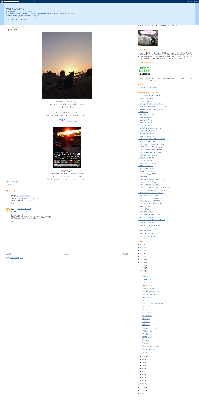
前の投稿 (125, 254)
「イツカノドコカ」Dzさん (146, 212)
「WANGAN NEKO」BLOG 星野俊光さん (151, 109)
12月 (143, 268)
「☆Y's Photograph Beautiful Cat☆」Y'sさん (151, 139)
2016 (142, 253)
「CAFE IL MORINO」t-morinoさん (149, 185)
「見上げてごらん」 (148, 340)
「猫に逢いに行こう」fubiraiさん (148, 163)
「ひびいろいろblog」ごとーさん (148, 141)
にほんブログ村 (72, 121)
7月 (143, 365)
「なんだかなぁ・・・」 (149, 328)
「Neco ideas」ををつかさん (147, 171)
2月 (143, 380)
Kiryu (12, 209)
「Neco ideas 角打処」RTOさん (148, 174)
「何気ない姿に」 (147, 285)
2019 (142, 244)
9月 (143, 359)
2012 (142, 265)
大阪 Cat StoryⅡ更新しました (150, 291)
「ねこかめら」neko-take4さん (147, 236)
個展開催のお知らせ (148, 337)
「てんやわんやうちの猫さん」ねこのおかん (151, 190)
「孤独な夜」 (146, 325)
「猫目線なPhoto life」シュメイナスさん (150, 193)
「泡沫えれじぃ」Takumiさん (147, 222)
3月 (143, 377)
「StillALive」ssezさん (145, 101)
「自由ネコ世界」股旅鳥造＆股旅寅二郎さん (151, 179)
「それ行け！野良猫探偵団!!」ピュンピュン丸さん (153, 106)
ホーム (67, 254)
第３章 (11, 184)
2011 (142, 387)
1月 (143, 383)
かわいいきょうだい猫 (148, 288)
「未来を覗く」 (146, 343)
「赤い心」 (145, 276)
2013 (142, 262)
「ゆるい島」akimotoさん (146, 136)
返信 (12, 203)
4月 (143, 374)
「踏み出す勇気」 (147, 312)
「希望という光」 (147, 331)
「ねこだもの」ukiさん (145, 120)
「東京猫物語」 (143, 112)
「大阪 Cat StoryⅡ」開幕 (149, 294)
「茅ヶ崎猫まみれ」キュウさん (147, 155)
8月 (143, 362)
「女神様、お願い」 (148, 279)
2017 (142, 250)
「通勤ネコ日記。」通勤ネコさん (148, 195)
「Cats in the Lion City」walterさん (148, 228)
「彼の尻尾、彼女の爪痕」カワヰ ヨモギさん (152, 128)
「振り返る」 (146, 334)
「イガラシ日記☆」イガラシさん (148, 209)
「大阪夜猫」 (146, 322)
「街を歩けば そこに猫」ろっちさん (149, 225)
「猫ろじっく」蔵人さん (145, 166)
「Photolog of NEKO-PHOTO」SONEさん (151, 104)
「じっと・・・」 (147, 282)
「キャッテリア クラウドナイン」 (72, 179)
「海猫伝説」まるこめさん (146, 158)
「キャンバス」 (146, 300)
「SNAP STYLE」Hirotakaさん (147, 131)
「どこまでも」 (146, 309)
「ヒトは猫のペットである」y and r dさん (151, 214)
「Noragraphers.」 (143, 176)
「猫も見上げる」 (147, 316)
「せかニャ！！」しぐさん (146, 114)
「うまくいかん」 (147, 306)
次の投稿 (8, 254)
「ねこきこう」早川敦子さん (147, 182)
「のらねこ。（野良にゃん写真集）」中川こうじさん (154, 187)
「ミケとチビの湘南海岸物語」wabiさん (150, 149)
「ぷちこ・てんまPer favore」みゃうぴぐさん (152, 144)
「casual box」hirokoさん (146, 117)
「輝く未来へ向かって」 (149, 349)
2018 (142, 247)
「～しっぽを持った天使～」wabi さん (149, 95)
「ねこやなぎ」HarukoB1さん (147, 217)
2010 (142, 390)
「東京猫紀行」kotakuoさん (146, 122)
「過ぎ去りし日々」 (148, 352)
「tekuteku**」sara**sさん (146, 230)
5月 (143, 371)
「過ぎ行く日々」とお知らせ (150, 346)
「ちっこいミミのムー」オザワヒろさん (150, 203)
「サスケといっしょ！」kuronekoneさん (150, 198)
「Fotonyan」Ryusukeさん (146, 133)
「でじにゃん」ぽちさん (145, 125)
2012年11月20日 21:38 (24, 209)
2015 (142, 256)
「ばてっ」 (145, 273)
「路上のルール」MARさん (146, 98)
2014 (142, 259)
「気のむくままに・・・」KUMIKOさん (150, 201)
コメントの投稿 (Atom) (16, 258)
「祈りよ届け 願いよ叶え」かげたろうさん (151, 220)
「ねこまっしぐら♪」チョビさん (148, 160)
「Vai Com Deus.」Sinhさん (146, 168)
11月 (143, 271)
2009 (142, 393)
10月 (143, 356)
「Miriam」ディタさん (145, 206)
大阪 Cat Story (15, 9)
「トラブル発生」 (147, 297)
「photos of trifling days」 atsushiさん (149, 152)
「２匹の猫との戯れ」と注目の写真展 (153, 303)
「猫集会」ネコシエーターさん (147, 233)
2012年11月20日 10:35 (24, 196)
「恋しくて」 (146, 319)
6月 (143, 368)
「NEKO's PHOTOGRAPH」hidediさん (150, 147)
